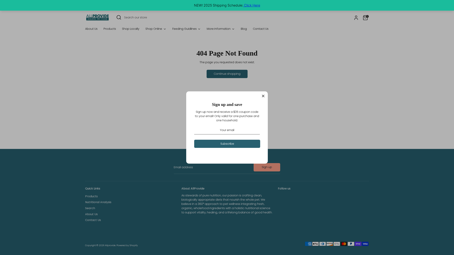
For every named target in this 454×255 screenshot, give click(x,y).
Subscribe (227, 144)
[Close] (263, 96)
